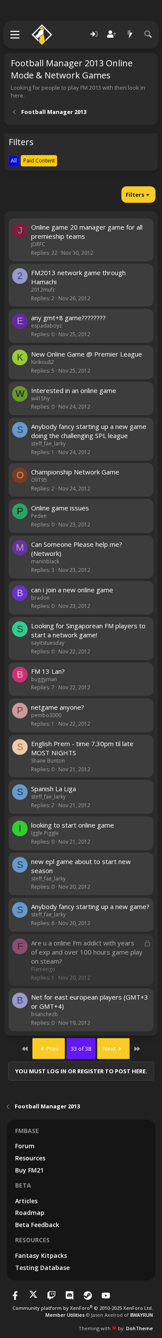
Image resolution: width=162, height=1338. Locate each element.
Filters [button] (135, 194)
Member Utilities (65, 1315)
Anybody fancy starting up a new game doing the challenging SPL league (88, 431)
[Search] (148, 34)
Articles (26, 1201)
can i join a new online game (72, 589)
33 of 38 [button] (81, 1048)
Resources (30, 1158)
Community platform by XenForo (83, 1308)
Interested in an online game (73, 390)
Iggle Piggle (45, 833)
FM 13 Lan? (48, 671)
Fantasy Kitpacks (41, 1255)
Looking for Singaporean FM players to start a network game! (88, 630)
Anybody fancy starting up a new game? (90, 906)
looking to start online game (72, 825)
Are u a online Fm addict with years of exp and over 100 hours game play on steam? (87, 952)
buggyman (44, 679)
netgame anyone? (57, 707)
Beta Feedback (37, 1225)
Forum (25, 1146)
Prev (52, 1048)
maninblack (45, 561)
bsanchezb (44, 1014)
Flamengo (43, 969)
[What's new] (130, 34)
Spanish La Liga (53, 788)
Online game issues (60, 507)
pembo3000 (46, 715)
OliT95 (39, 480)
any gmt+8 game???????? (68, 317)
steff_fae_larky (48, 443)
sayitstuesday (47, 642)
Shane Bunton (48, 760)
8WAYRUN (141, 1315)
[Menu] (15, 34)
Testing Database (42, 1267)
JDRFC (38, 244)
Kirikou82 (42, 362)
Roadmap (29, 1212)
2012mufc (43, 289)
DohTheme (139, 1328)
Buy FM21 (29, 1170)
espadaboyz (46, 325)
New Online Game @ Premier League (86, 354)
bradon (40, 597)
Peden (39, 516)
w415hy (40, 398)
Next (110, 1048)
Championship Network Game (75, 472)
